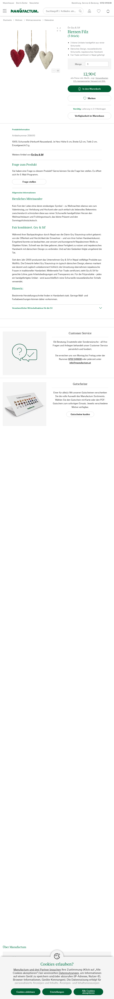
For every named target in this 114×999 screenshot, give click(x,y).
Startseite (7, 20)
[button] (58, 29)
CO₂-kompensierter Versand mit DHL (89, 81)
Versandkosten (101, 78)
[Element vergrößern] (58, 71)
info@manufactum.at (80, 362)
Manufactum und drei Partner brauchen (37, 969)
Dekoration (49, 20)
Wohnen (18, 20)
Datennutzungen (69, 972)
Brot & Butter (22, 3)
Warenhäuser (8, 3)
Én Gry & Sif (37, 154)
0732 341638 (75, 359)
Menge (78, 64)
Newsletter (34, 3)
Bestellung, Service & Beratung (92, 3)
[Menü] (4, 11)
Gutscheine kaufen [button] (80, 414)
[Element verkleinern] (53, 71)
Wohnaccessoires (33, 20)
